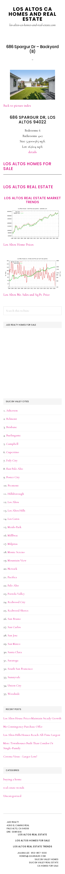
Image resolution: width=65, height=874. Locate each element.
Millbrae (13, 535)
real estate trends (13, 787)
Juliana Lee (23, 852)
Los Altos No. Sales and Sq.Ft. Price (26, 295)
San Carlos (14, 627)
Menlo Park (14, 527)
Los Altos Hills (16, 510)
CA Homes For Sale (47, 865)
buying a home (12, 779)
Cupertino (12, 452)
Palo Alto (13, 585)
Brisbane (11, 427)
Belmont (11, 419)
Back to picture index (17, 106)
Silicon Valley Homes (46, 859)
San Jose (13, 635)
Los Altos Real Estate (28, 187)
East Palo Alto (14, 469)
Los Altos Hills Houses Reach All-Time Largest (31, 735)
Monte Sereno (16, 552)
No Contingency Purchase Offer (22, 726)
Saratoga (13, 660)
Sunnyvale (14, 677)
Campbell (12, 444)
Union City (14, 685)
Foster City (13, 477)
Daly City (12, 460)
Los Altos (13, 502)
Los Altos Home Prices (18, 245)
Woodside (14, 694)
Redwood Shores (18, 610)
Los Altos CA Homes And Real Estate (32, 14)
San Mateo (14, 644)
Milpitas (13, 544)
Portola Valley (16, 594)
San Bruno (14, 619)
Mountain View (17, 560)
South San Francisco (20, 669)
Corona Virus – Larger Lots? (20, 756)
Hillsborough (16, 494)
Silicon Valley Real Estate (43, 862)
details (32, 152)
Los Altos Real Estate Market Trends (32, 200)
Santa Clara (15, 652)
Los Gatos (13, 519)
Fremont (13, 485)
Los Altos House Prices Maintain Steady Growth (32, 718)
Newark (12, 569)
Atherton (12, 410)
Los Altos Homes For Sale (27, 166)
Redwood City (16, 602)
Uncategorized (12, 796)
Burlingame (13, 435)
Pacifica (12, 577)
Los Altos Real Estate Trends (32, 846)
